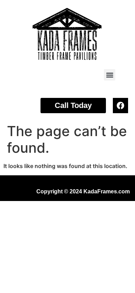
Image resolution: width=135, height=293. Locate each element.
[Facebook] (120, 105)
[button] (109, 75)
